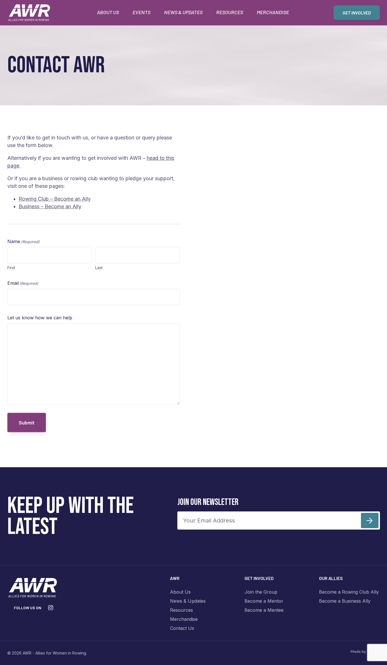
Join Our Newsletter (208, 502)
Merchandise (273, 12)
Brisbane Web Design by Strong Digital (365, 652)
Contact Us (182, 628)
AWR (175, 578)
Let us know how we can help (39, 317)
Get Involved (357, 12)
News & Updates (183, 12)
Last (99, 267)
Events (141, 12)
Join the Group (260, 592)
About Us (108, 12)
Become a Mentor (263, 601)
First (11, 267)
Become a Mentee (264, 610)
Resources (229, 12)
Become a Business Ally (345, 601)
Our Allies (331, 578)
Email (22, 283)
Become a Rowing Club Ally (349, 592)
